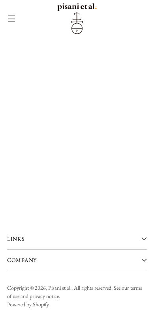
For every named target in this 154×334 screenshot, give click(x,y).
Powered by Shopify (28, 304)
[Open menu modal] (11, 19)
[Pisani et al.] (77, 18)
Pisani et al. (59, 287)
